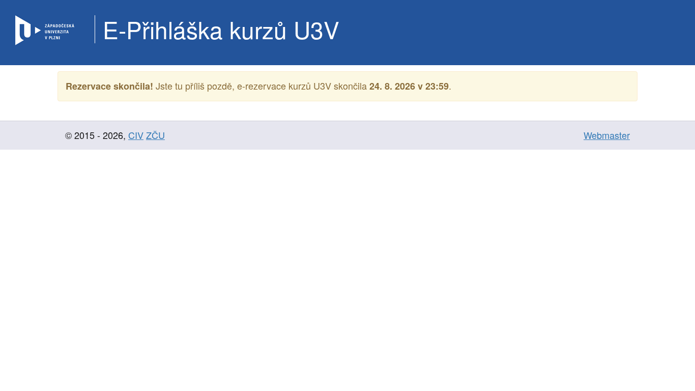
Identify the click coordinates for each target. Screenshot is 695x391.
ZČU (155, 135)
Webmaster (607, 135)
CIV (135, 135)
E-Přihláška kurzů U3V (221, 29)
